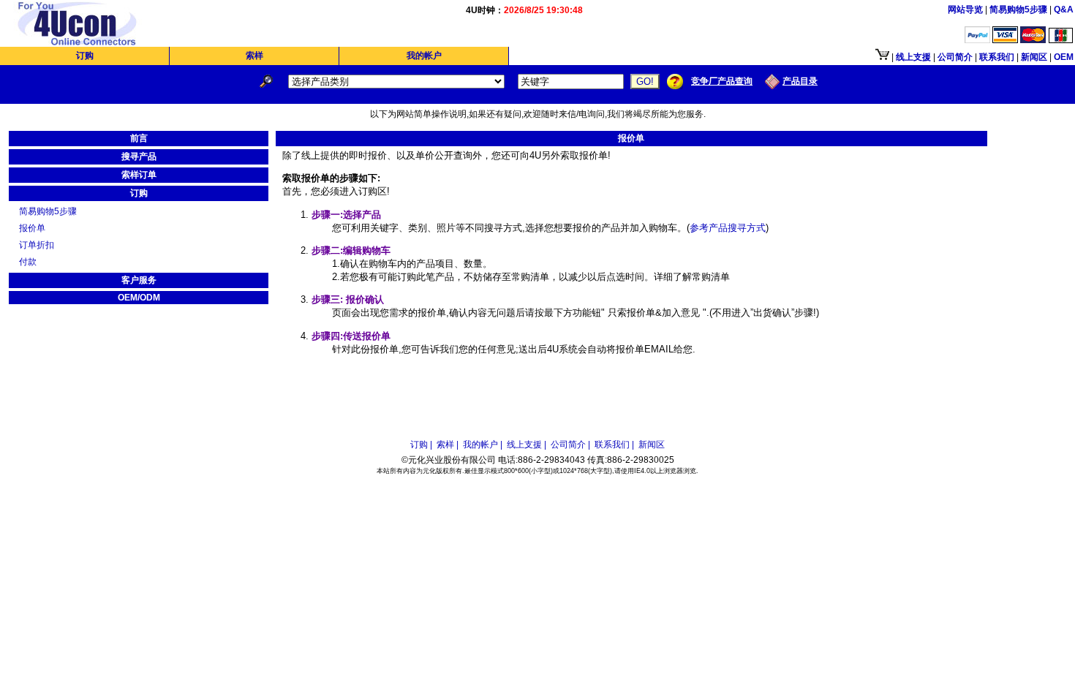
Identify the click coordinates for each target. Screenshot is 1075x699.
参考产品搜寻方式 (728, 227)
